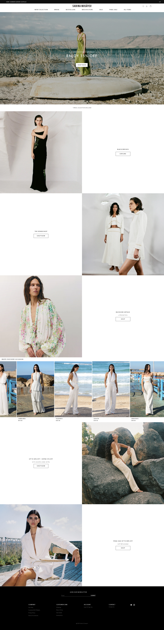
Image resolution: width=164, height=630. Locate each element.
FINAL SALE (113, 9)
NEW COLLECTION (41, 9)
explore (123, 154)
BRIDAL (56, 9)
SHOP (123, 319)
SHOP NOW (41, 236)
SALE (101, 9)
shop (123, 548)
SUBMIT (93, 595)
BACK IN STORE (87, 9)
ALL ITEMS (127, 9)
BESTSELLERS (70, 9)
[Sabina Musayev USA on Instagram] (131, 605)
